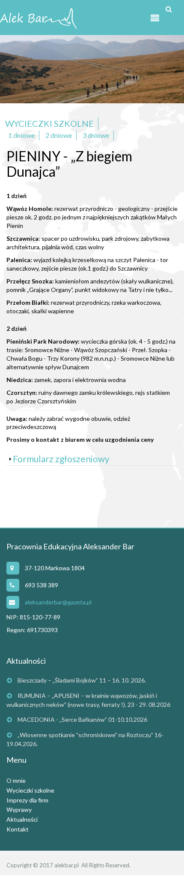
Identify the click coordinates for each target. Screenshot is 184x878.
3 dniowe (96, 135)
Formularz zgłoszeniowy (61, 458)
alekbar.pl (66, 865)
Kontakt (17, 829)
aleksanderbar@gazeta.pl (58, 602)
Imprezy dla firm (27, 800)
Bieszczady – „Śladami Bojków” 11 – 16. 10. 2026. (82, 680)
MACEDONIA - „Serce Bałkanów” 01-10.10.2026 (82, 719)
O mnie (16, 780)
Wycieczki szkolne (49, 123)
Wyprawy (19, 809)
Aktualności (22, 819)
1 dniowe (21, 135)
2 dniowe (58, 135)
